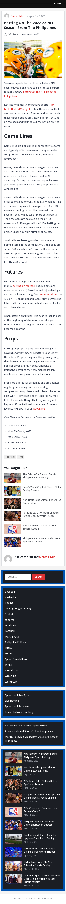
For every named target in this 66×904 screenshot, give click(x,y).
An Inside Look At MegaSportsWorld (26, 725)
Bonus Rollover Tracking (19, 712)
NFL (21, 457)
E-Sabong (10, 625)
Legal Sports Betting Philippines (37, 898)
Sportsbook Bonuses (17, 706)
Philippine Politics (15, 642)
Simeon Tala (17, 16)
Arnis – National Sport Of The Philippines (29, 731)
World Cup (11, 681)
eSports (9, 619)
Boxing (9, 602)
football (11, 457)
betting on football (24, 285)
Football (10, 631)
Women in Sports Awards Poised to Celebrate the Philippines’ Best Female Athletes (42, 878)
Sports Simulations (16, 659)
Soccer (9, 653)
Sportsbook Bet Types (18, 695)
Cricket (9, 614)
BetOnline (39, 408)
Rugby (8, 647)
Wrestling (10, 675)
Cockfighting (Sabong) (18, 608)
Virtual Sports (13, 670)
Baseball (10, 591)
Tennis (9, 664)
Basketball (11, 597)
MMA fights (24, 109)
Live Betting (12, 700)
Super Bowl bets (49, 294)
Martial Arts (12, 636)
